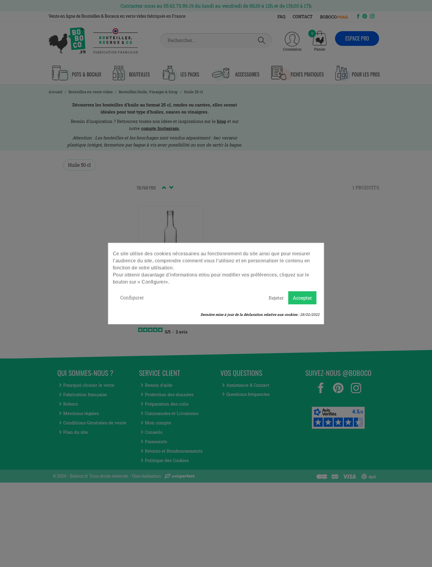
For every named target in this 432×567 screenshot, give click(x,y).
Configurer (132, 297)
